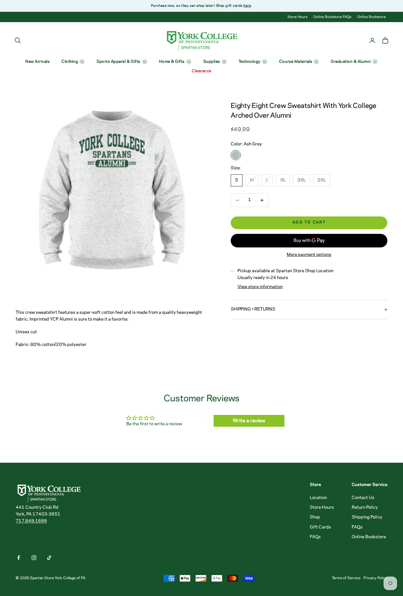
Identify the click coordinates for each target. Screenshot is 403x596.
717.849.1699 (31, 521)
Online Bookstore (371, 17)
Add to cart (309, 222)
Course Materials (295, 62)
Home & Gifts (172, 62)
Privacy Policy (375, 578)
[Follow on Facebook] (19, 558)
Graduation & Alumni (351, 62)
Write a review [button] (249, 420)
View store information (260, 287)
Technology (250, 62)
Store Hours (297, 17)
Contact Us (363, 498)
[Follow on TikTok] (49, 558)
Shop (315, 517)
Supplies (211, 62)
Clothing (69, 62)
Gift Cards (320, 527)
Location (318, 498)
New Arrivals (37, 62)
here (247, 5)
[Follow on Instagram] (34, 558)
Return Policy (365, 507)
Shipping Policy (367, 517)
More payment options (309, 255)
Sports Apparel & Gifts (118, 62)
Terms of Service (346, 578)
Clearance (201, 71)
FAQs (315, 537)
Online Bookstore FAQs (332, 17)
